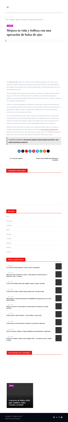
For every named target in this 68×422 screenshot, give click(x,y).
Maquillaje (40, 385)
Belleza (11, 385)
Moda (7, 229)
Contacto (8, 252)
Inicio (7, 216)
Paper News (8, 418)
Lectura (12, 359)
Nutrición (8, 243)
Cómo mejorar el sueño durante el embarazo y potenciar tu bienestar (25, 323)
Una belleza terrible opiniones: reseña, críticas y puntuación (23, 267)
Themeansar (17, 418)
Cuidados (10, 25)
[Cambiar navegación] (7, 7)
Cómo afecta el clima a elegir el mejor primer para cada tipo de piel (25, 291)
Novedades (9, 221)
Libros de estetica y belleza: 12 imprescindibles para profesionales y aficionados (28, 331)
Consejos (8, 234)
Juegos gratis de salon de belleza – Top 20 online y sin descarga (23, 315)
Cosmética (9, 225)
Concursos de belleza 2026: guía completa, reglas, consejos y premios (25, 283)
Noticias (8, 247)
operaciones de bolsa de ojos (49, 129)
